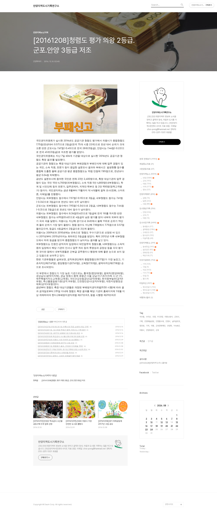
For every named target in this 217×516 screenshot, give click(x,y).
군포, (157, 330)
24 (151, 429)
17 (151, 426)
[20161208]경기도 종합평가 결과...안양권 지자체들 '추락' (60, 346)
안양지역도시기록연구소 (46, 5)
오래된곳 (148, 232)
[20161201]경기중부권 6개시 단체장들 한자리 (56, 352)
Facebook (144, 372)
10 (151, 422)
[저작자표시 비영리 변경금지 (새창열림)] (71, 309)
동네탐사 (148, 226)
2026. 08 (161, 405)
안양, (154, 317)
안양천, (169, 326)
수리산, (148, 317)
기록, (141, 321)
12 (162, 422)
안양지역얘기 (147, 194)
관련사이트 (169, 504)
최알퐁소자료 (147, 164)
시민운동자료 (147, 169)
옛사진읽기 (149, 287)
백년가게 (148, 255)
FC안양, (160, 317)
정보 (146, 190)
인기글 (150, 341)
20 (166, 426)
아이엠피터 (169, 476)
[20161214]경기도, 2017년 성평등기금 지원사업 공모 (59, 333)
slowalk (168, 481)
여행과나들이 (146, 297)
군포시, (177, 317)
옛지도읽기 (149, 290)
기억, (148, 326)
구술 (146, 267)
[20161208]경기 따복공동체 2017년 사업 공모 (56, 343)
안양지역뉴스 (43, 322)
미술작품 (148, 238)
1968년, (177, 326)
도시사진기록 (148, 222)
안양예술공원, (149, 321)
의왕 (147, 184)
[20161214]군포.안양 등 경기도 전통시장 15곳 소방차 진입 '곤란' (63, 327)
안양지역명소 (147, 243)
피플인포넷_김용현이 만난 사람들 (174, 487)
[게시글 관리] (51, 309)
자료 (147, 270)
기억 (147, 264)
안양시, (168, 321)
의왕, (153, 326)
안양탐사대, (160, 321)
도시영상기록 (147, 208)
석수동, (142, 317)
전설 (146, 276)
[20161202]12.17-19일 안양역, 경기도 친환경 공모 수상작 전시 (62, 349)
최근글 (142, 341)
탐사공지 (148, 235)
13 (167, 422)
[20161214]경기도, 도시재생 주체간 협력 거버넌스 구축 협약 (62, 330)
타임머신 (146, 283)
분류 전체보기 (148, 159)
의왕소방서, (169, 317)
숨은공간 (148, 250)
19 (162, 426)
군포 (147, 181)
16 (146, 426)
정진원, (142, 326)
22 (177, 426)
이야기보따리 (147, 260)
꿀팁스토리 (169, 500)
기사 (146, 273)
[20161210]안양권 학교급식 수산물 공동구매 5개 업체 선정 (61, 336)
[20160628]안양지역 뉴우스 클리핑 (153, 363)
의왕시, (142, 330)
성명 (146, 198)
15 (177, 422)
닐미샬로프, (176, 321)
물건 (146, 279)
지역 (51, 322)
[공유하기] (47, 309)
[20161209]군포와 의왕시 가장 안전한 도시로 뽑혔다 (59, 339)
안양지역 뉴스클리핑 (172, 495)
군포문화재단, (161, 326)
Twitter (155, 372)
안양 (147, 178)
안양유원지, (150, 330)
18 (157, 426)
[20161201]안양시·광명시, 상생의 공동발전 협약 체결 (59, 356)
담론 (147, 201)
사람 (146, 204)
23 (146, 429)
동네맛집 (148, 247)
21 (172, 426)
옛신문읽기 (148, 293)
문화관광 (148, 253)
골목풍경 (149, 229)
